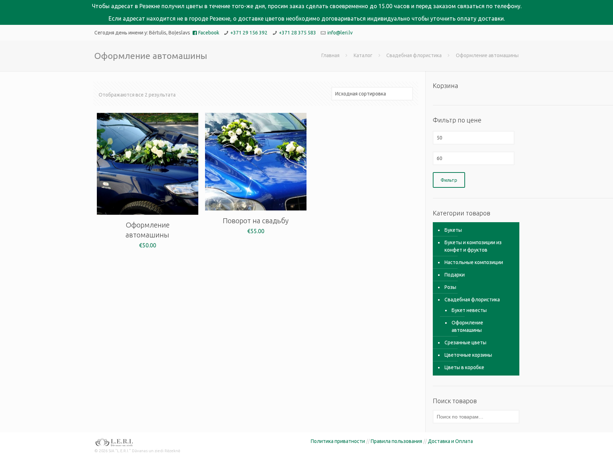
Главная (330, 55)
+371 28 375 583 (297, 32)
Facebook (208, 32)
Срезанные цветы (465, 342)
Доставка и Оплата (450, 441)
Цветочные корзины (468, 355)
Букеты (453, 230)
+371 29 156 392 (248, 32)
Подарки (454, 275)
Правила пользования (396, 441)
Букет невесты (469, 310)
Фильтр (449, 179)
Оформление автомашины (467, 326)
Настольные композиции (473, 262)
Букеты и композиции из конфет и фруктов (473, 246)
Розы (450, 287)
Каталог (363, 55)
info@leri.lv (340, 32)
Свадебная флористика (414, 55)
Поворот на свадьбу (255, 221)
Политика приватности (338, 441)
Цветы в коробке (464, 367)
